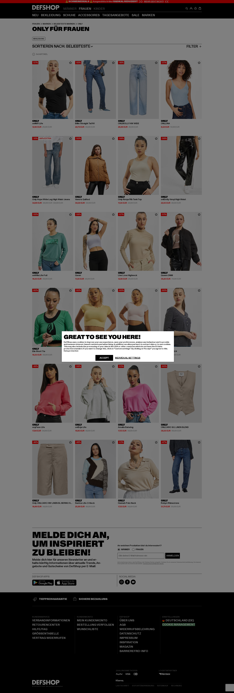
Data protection (71, 351)
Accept (104, 358)
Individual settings (127, 357)
